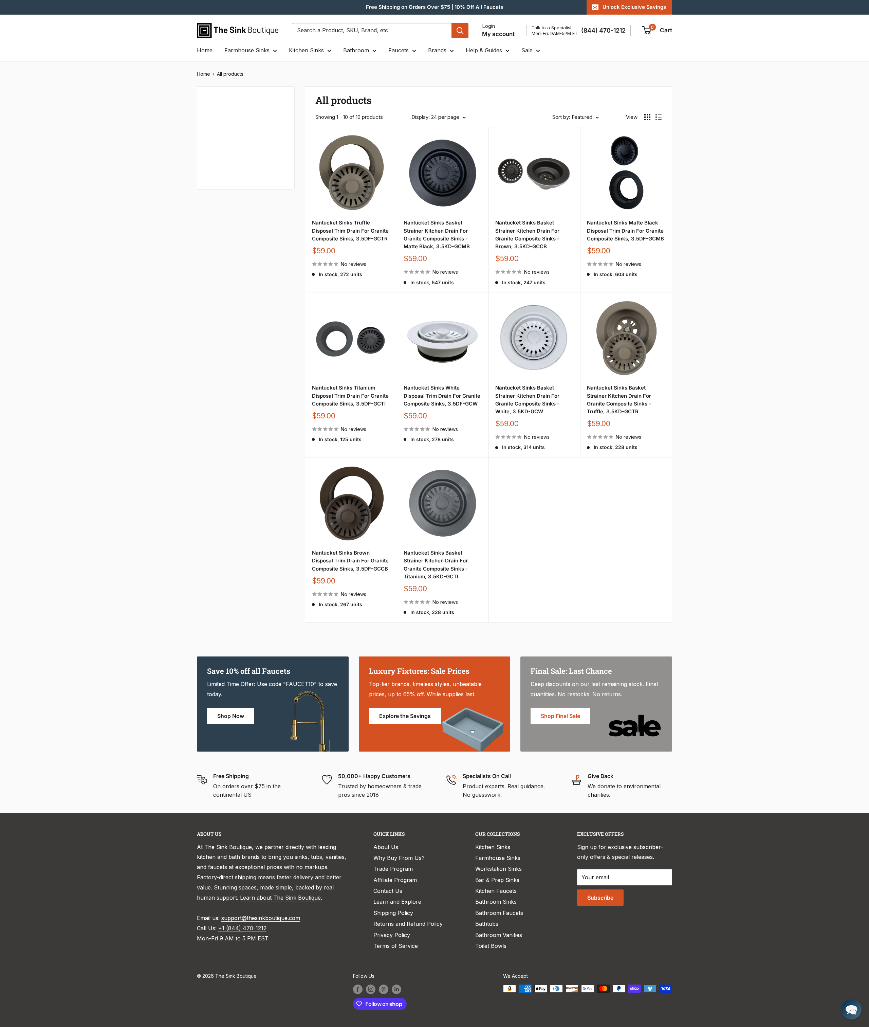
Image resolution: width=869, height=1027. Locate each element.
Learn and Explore (397, 901)
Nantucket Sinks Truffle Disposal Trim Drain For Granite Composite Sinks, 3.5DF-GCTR (350, 230)
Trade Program (393, 868)
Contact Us (387, 890)
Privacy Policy (391, 935)
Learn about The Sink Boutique (280, 897)
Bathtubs (486, 923)
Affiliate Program (395, 880)
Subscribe (600, 897)
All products (230, 74)
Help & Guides (484, 50)
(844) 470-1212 (603, 30)
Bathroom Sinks (496, 901)
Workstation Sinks (498, 868)
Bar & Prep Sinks (497, 880)
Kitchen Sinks (306, 50)
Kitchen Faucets (496, 890)
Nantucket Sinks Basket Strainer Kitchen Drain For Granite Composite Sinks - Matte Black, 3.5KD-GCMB (437, 234)
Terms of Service (395, 945)
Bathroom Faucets (499, 912)
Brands (437, 50)
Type (212, 117)
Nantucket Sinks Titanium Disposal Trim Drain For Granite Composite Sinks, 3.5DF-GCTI (350, 395)
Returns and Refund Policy (408, 923)
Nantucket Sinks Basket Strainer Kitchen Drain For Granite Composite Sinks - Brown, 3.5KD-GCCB (527, 234)
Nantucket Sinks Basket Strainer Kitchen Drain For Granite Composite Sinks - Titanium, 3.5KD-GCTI (436, 564)
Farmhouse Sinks (247, 50)
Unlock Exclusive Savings (634, 7)
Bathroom (356, 50)
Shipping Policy (393, 912)
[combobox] (371, 30)
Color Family (222, 149)
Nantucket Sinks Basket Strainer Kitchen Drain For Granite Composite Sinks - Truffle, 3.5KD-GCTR (619, 399)
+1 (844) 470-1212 (242, 928)
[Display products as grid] (647, 117)
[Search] (459, 30)
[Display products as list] (658, 117)
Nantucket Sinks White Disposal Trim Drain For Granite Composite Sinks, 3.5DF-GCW (442, 395)
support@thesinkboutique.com (260, 918)
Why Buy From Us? (399, 857)
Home (204, 50)
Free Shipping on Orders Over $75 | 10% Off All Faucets (434, 7)
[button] (851, 1009)
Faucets (398, 50)
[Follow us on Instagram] (370, 989)
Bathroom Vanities (498, 935)
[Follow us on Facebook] (358, 989)
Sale (527, 50)
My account (498, 34)
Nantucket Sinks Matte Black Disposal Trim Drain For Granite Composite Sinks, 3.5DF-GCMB (625, 230)
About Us (385, 847)
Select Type (225, 133)
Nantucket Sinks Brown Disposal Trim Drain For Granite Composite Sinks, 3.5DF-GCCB (350, 560)
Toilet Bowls (490, 945)
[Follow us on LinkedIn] (396, 989)
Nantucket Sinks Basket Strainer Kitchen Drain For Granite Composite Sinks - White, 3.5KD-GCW (527, 399)
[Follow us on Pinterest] (383, 989)
